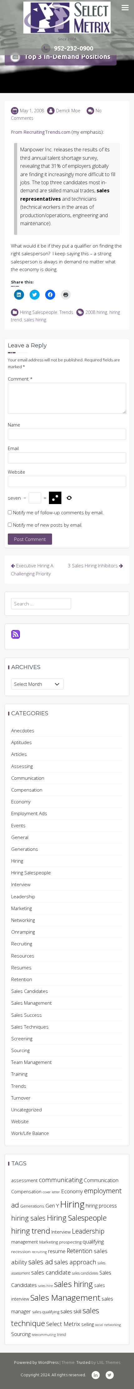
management (24, 1242)
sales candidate (51, 1272)
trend (61, 1334)
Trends (66, 312)
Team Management (31, 1062)
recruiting (39, 1252)
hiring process (101, 1205)
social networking (108, 1325)
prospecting (70, 1242)
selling (87, 1324)
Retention (21, 979)
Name (14, 425)
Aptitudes (21, 742)
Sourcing (20, 1050)
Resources (22, 956)
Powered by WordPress (36, 1362)
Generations (24, 849)
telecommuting (44, 1334)
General (19, 837)
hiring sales (28, 1217)
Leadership (23, 896)
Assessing (22, 766)
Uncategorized (26, 1109)
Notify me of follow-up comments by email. (58, 512)
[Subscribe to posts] (15, 634)
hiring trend (30, 1231)
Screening (21, 1038)
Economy (21, 801)
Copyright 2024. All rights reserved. (53, 1375)
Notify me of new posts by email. (48, 525)
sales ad (40, 1261)
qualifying (93, 1241)
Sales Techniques (30, 1027)
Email (13, 448)
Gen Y (52, 1205)
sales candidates (85, 1273)
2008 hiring (96, 312)
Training (19, 1074)
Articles (19, 754)
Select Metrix (63, 1324)
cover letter (51, 1192)
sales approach (75, 1262)
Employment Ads (29, 813)
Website (16, 472)
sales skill (70, 1311)
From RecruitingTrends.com (40, 132)
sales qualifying (45, 1312)
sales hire (45, 1285)
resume (56, 1251)
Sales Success (26, 1015)
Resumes (21, 967)
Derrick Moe (68, 111)
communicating (61, 1179)
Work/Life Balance (30, 1133)
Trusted (83, 1362)
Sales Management (31, 1003)
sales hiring (35, 320)
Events (18, 825)
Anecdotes (22, 730)
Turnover (21, 1098)
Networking (23, 920)
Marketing (21, 908)
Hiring (17, 861)
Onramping (23, 932)
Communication (27, 778)
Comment (20, 379)
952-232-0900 (73, 48)
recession (21, 1251)
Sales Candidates (29, 991)
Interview (21, 884)
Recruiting (21, 943)
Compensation (26, 790)
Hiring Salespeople (38, 312)
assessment (24, 1180)
